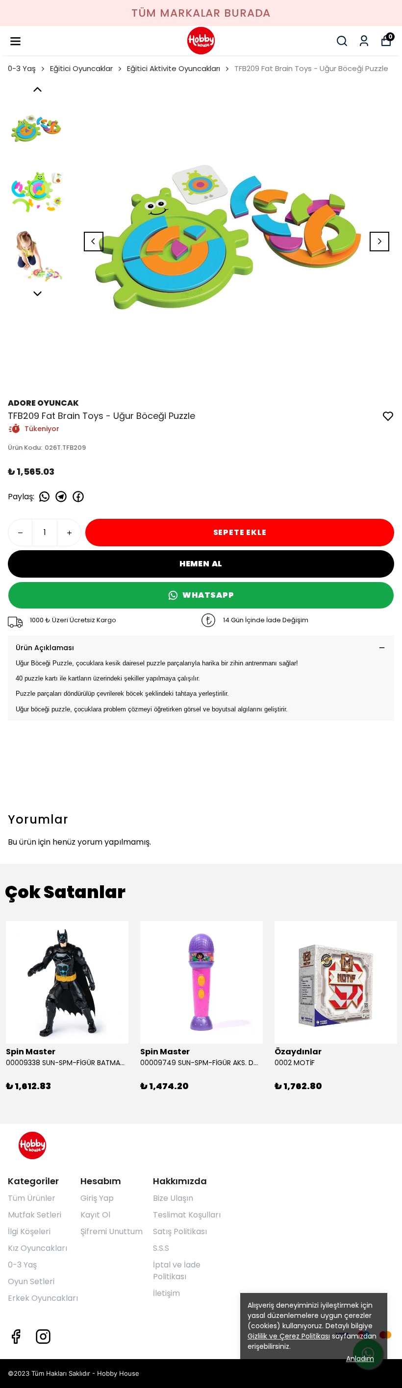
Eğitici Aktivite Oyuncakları (173, 68)
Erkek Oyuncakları (43, 1298)
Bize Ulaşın (173, 1198)
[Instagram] (43, 1336)
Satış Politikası (180, 1231)
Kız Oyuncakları (37, 1248)
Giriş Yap (97, 1198)
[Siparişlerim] (364, 41)
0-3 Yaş (22, 68)
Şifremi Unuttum (111, 1231)
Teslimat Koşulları (187, 1214)
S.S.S (161, 1248)
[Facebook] (16, 1336)
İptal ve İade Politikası (177, 1270)
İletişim (166, 1293)
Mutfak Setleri (34, 1214)
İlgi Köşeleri (29, 1231)
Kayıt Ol (95, 1214)
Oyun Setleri (31, 1281)
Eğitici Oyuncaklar (81, 68)
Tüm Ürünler (31, 1198)
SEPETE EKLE (240, 532)
